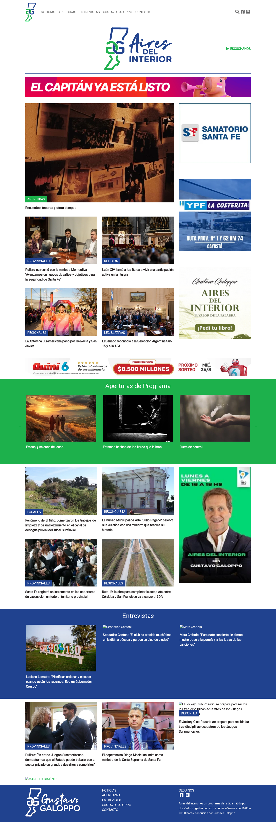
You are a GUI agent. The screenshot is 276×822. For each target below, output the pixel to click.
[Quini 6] (138, 367)
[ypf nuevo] (215, 223)
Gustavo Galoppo (117, 12)
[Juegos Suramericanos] (138, 87)
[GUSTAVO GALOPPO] (215, 536)
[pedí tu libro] (215, 311)
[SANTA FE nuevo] (215, 141)
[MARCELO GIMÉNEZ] (41, 779)
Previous (20, 426)
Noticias (48, 12)
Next (256, 426)
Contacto (143, 12)
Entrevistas (89, 12)
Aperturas (67, 12)
